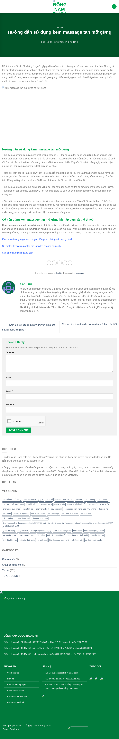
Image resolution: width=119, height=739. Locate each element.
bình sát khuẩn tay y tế (33, 499)
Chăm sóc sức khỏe (12, 565)
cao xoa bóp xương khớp (98, 504)
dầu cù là (7, 514)
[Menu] (4, 6)
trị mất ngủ (42, 540)
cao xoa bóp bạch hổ (76, 504)
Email (9, 391)
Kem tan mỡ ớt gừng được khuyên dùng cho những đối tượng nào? (37, 239)
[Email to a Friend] (59, 263)
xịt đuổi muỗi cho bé (93, 540)
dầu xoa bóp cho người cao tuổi (16, 518)
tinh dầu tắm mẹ (10, 540)
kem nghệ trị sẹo (10, 535)
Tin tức (59, 27)
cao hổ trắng (32, 504)
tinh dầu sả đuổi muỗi (56, 535)
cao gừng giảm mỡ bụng (13, 504)
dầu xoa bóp (86, 514)
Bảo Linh (73, 42)
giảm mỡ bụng (9, 530)
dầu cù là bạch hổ (20, 514)
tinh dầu (41, 535)
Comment (11, 352)
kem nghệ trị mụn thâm (94, 530)
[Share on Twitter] (54, 263)
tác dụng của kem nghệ (59, 540)
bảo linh (79, 499)
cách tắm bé (28, 509)
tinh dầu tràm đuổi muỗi (78, 535)
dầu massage (53, 514)
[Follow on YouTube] (105, 672)
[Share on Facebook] (49, 263)
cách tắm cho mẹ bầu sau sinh (49, 509)
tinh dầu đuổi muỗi (27, 540)
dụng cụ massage (40, 518)
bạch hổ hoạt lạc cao (64, 499)
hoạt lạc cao (23, 530)
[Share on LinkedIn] (70, 263)
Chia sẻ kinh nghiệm (16, 684)
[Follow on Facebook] (91, 672)
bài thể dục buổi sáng (12, 499)
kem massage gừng (62, 530)
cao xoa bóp (59, 504)
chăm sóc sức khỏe (11, 509)
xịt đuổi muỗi (77, 540)
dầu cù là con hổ (38, 514)
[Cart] (114, 6)
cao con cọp (90, 499)
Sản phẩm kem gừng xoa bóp (17, 253)
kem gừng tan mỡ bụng (41, 530)
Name (9, 377)
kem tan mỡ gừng (27, 535)
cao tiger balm (46, 504)
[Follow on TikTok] (101, 672)
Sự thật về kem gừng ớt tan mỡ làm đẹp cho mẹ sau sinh (31, 246)
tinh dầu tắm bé (97, 535)
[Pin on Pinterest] (64, 263)
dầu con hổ (103, 509)
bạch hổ (49, 499)
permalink (80, 273)
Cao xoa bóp (8, 559)
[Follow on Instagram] (96, 672)
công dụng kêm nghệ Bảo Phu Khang (80, 509)
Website (10, 404)
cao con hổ (102, 499)
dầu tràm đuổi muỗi (70, 514)
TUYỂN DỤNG (10, 576)
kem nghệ (77, 530)
